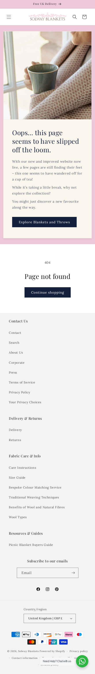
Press (13, 372)
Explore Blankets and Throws (44, 222)
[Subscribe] (73, 573)
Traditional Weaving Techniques (34, 497)
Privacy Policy (19, 392)
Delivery (15, 430)
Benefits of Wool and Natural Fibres (37, 507)
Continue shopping (47, 292)
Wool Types (18, 517)
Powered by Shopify (52, 651)
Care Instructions (22, 468)
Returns (15, 440)
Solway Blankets (28, 651)
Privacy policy (79, 651)
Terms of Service (22, 382)
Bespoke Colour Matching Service (35, 487)
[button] (9, 17)
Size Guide (17, 478)
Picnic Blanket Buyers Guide (31, 545)
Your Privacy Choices (25, 402)
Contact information (25, 657)
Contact (15, 333)
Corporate (17, 363)
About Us (16, 352)
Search (14, 343)
